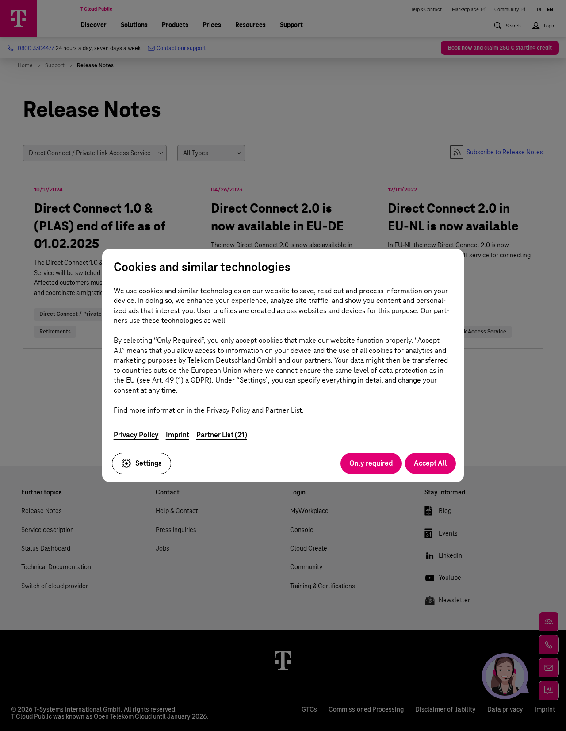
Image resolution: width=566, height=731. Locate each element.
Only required (371, 463)
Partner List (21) (221, 435)
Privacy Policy (136, 435)
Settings (148, 463)
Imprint (177, 435)
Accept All (430, 463)
